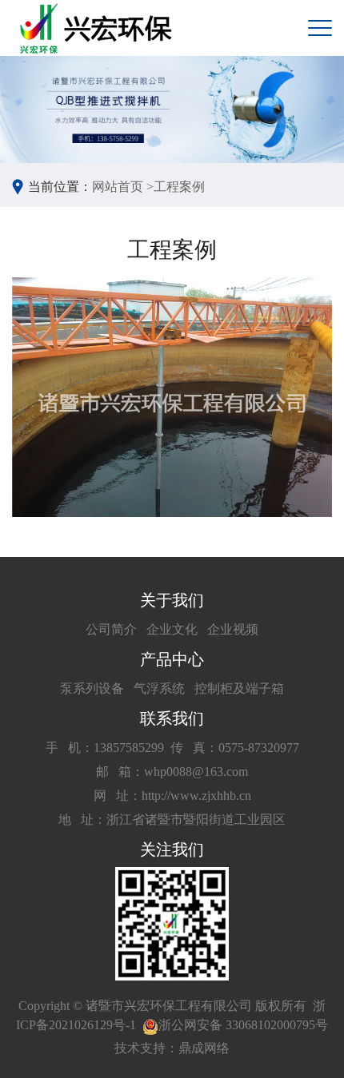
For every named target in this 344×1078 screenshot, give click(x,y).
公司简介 (111, 629)
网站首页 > (123, 186)
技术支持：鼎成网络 (172, 1048)
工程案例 (179, 186)
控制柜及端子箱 (239, 688)
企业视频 (232, 629)
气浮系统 (159, 688)
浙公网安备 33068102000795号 (243, 1025)
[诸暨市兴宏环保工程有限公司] (98, 28)
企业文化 (172, 629)
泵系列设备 (92, 688)
